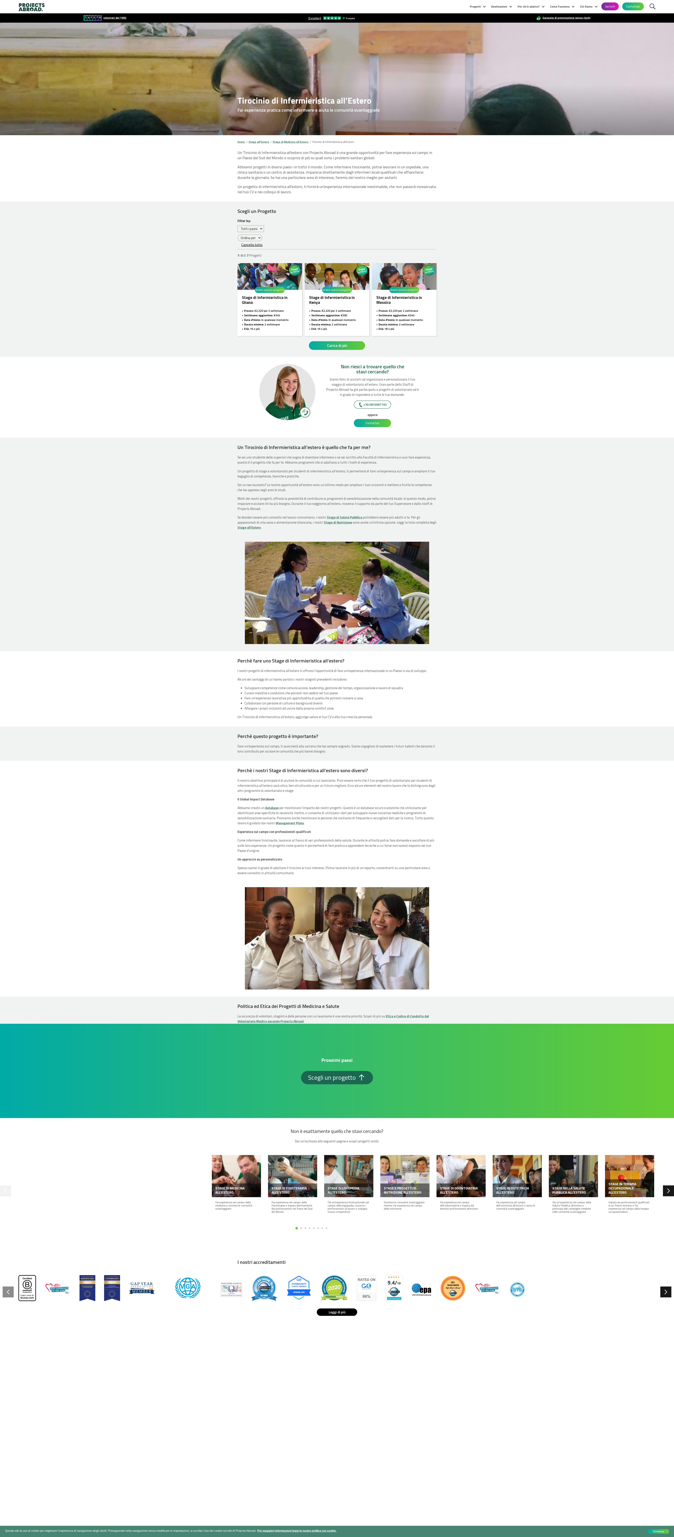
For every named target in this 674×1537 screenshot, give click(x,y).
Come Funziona (560, 6)
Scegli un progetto (332, 1077)
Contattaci (633, 6)
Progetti (475, 6)
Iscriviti (610, 6)
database (272, 807)
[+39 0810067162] (304, 412)
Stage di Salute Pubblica (344, 517)
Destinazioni (499, 6)
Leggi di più (337, 1312)
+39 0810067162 (375, 404)
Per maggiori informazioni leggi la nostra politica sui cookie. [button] (296, 1530)
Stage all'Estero (249, 527)
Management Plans (290, 823)
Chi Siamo (586, 6)
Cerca (653, 6)
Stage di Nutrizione (338, 522)
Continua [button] (658, 1531)
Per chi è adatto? (529, 6)
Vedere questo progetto (269, 290)
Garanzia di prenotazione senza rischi (566, 18)
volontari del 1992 (114, 18)
